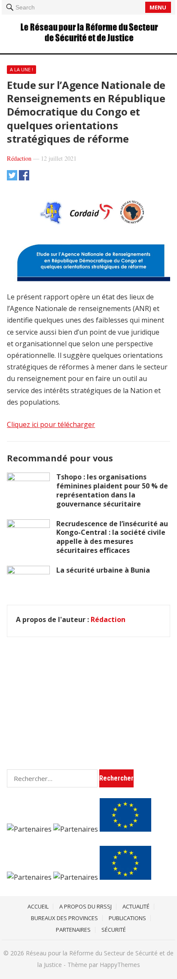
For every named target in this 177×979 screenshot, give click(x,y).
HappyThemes (120, 965)
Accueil (38, 906)
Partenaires (73, 929)
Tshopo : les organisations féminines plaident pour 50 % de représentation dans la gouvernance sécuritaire (112, 490)
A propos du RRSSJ (85, 906)
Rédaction (19, 158)
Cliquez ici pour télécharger (51, 424)
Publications (127, 918)
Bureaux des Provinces (64, 918)
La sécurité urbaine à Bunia (103, 570)
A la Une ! (21, 69)
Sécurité (113, 929)
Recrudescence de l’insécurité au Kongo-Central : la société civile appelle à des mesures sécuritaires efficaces (112, 537)
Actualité (136, 906)
